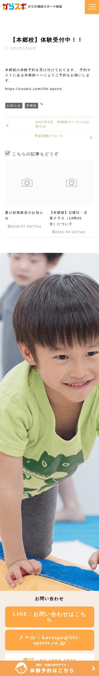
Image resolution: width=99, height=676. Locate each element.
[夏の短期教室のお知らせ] (27, 183)
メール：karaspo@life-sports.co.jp (49, 640)
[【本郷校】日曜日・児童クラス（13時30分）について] (72, 183)
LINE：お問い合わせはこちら (49, 616)
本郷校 (31, 105)
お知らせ (14, 105)
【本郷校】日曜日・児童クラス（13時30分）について (69, 218)
